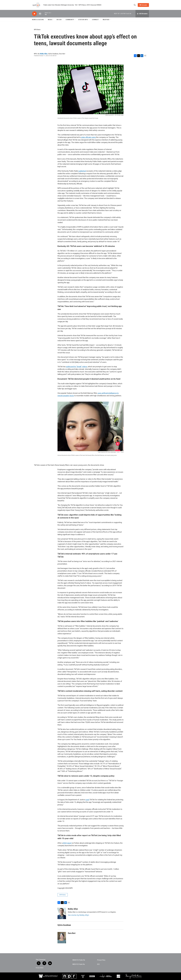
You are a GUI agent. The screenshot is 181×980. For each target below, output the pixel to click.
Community (70, 19)
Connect (95, 19)
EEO (98, 964)
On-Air (59, 19)
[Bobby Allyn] (62, 913)
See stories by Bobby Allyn (78, 915)
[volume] (40, 14)
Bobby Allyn (43, 54)
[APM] (105, 976)
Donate (144, 5)
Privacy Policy (101, 960)
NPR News (37, 29)
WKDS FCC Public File (78, 964)
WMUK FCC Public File (78, 960)
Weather (106, 19)
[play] (34, 14)
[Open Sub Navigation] (45, 19)
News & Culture (38, 19)
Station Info (83, 19)
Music (50, 19)
